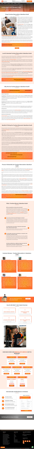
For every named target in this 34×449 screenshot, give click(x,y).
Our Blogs (15, 3)
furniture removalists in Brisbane (5, 61)
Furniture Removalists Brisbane (6, 435)
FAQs (12, 3)
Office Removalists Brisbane (6, 436)
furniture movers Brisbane (25, 190)
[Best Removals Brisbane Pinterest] (29, 441)
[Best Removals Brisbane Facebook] (23, 441)
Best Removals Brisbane (20, 24)
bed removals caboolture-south (14, 72)
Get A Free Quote (29, 1)
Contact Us (19, 3)
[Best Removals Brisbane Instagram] (25, 441)
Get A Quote (2, 447)
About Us (5, 3)
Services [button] (9, 3)
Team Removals (23, 448)
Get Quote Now (28, 298)
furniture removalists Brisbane (23, 178)
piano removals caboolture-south (27, 71)
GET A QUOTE (26, 410)
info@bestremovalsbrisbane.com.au (16, 1)
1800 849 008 (22, 212)
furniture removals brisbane (27, 118)
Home (2, 3)
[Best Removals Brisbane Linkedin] (27, 441)
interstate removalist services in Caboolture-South (16, 154)
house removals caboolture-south (11, 119)
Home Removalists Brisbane (6, 434)
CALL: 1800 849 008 (30, 3)
